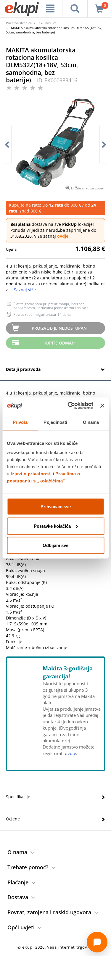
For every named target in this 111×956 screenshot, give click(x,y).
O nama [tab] (91, 421)
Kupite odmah (59, 343)
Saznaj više (25, 289)
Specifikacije (18, 796)
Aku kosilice (47, 23)
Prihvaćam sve (56, 506)
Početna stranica (19, 23)
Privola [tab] (20, 421)
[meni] (50, 8)
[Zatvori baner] (102, 405)
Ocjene (13, 819)
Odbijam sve (55, 545)
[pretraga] (74, 8)
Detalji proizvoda (23, 369)
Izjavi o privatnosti (31, 473)
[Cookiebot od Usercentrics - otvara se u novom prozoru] (69, 406)
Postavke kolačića (52, 525)
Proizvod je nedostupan (59, 328)
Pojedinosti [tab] (55, 421)
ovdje (62, 236)
